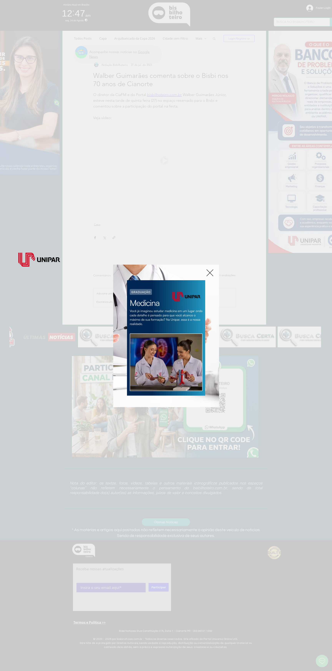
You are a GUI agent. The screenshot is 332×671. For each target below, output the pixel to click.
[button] (210, 272)
